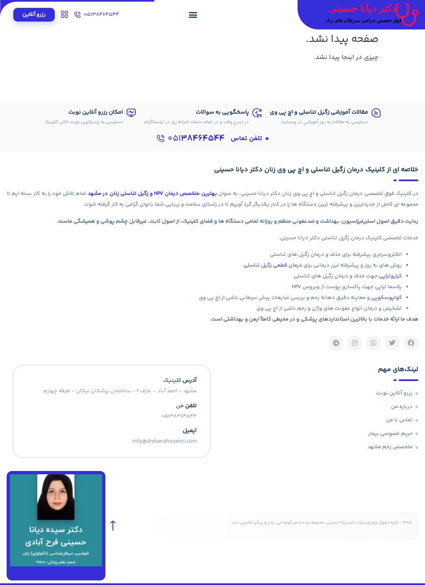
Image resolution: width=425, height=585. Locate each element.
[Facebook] (411, 343)
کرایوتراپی (390, 276)
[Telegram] (336, 343)
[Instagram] (354, 343)
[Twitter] (392, 343)
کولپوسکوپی (386, 298)
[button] (193, 14)
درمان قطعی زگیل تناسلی (273, 265)
